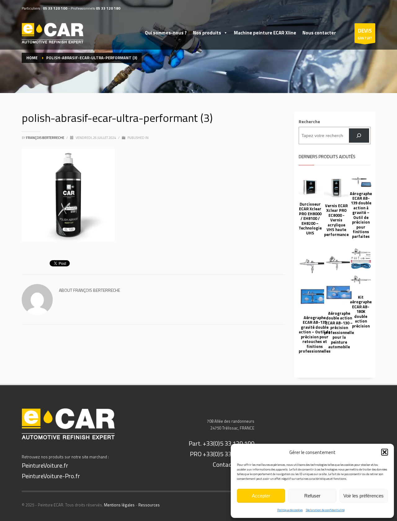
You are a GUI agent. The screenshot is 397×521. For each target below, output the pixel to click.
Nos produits (207, 32)
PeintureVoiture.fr (45, 465)
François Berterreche (45, 137)
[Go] (359, 135)
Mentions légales (119, 505)
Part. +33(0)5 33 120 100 (221, 443)
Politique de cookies (290, 510)
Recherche (309, 121)
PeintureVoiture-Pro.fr (51, 476)
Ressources (149, 505)
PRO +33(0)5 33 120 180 (222, 454)
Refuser (312, 495)
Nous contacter (319, 32)
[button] (384, 452)
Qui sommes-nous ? (166, 32)
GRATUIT (365, 34)
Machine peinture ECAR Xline (265, 32)
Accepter (261, 495)
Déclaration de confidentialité (325, 510)
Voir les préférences (363, 495)
